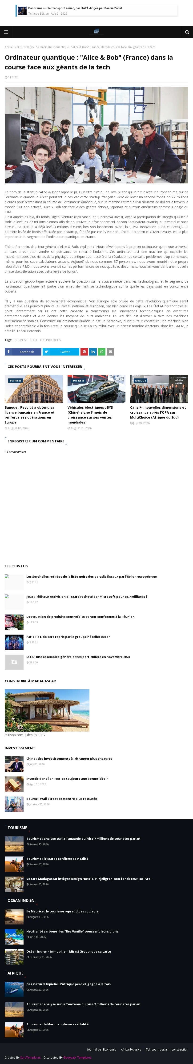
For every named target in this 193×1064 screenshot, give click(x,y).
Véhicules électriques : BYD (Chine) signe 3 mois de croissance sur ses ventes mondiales (90, 414)
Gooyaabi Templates (77, 1058)
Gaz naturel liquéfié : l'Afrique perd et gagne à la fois (68, 984)
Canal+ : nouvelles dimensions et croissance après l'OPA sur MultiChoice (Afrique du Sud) (158, 412)
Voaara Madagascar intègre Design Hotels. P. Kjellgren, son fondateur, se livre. (88, 879)
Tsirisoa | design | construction (167, 1049)
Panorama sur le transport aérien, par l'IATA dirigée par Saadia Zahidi (75, 8)
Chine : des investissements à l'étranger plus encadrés (69, 758)
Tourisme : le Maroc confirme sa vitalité (57, 858)
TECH (33, 340)
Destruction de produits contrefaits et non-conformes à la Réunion (80, 617)
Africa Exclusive (131, 1049)
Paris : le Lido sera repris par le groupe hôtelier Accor (68, 637)
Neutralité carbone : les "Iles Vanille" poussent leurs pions (72, 931)
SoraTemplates (30, 1058)
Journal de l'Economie (101, 1049)
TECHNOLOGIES (26, 47)
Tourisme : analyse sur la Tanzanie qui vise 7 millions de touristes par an (83, 838)
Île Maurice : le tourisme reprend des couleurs (62, 911)
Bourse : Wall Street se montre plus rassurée (61, 799)
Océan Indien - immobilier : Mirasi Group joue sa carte (68, 951)
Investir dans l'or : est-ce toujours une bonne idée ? (67, 778)
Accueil (9, 47)
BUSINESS (21, 340)
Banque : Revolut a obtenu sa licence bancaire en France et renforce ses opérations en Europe (30, 414)
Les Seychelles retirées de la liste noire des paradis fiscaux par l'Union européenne (91, 576)
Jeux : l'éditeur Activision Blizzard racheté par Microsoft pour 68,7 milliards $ (86, 596)
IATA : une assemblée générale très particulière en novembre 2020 (78, 657)
